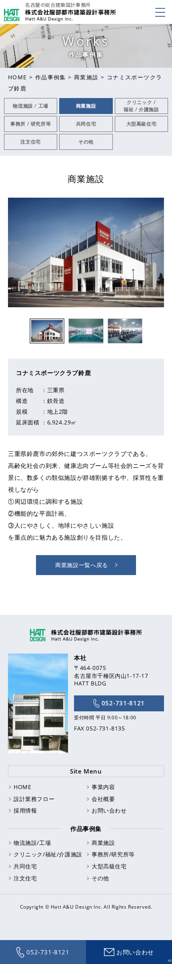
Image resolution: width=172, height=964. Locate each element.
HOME (17, 77)
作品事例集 (50, 77)
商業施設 (86, 77)
